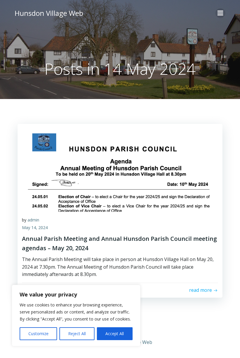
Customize (38, 333)
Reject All (77, 333)
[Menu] (220, 13)
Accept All (114, 333)
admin (33, 220)
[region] (76, 315)
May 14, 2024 (35, 227)
